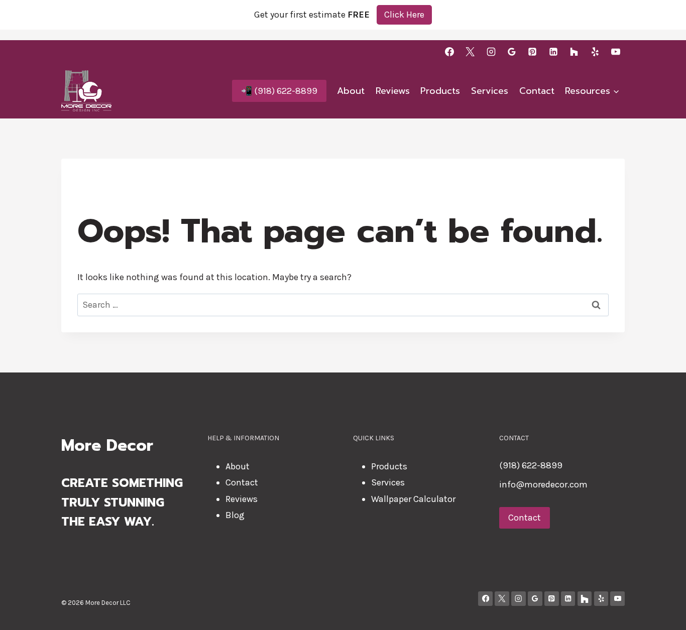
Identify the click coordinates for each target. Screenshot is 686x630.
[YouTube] (616, 52)
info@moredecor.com (543, 484)
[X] (470, 52)
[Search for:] (343, 304)
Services (489, 91)
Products (440, 91)
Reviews (393, 91)
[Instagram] (491, 52)
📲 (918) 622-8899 (279, 90)
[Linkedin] (553, 52)
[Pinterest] (532, 52)
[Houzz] (574, 52)
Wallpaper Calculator (413, 499)
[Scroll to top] (663, 612)
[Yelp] (595, 52)
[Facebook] (449, 52)
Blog (235, 515)
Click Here (404, 14)
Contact (536, 91)
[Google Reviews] (512, 52)
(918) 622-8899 (530, 465)
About (351, 91)
